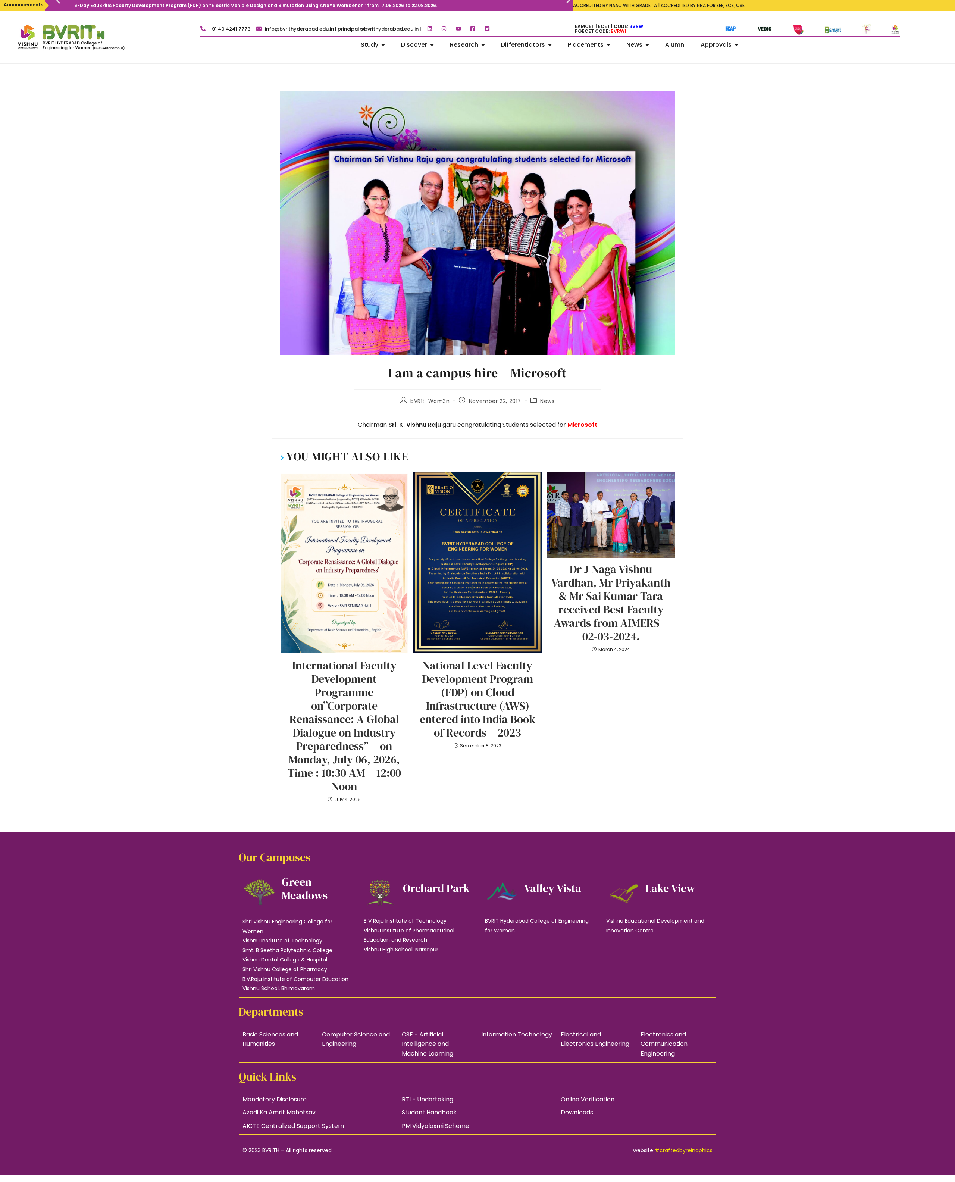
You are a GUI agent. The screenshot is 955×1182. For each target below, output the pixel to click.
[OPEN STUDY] (383, 44)
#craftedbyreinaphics (684, 1150)
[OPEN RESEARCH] (483, 44)
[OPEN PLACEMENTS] (608, 44)
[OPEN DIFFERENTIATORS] (550, 44)
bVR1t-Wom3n (430, 401)
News (547, 401)
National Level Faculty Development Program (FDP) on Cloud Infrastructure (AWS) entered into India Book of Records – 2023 (477, 699)
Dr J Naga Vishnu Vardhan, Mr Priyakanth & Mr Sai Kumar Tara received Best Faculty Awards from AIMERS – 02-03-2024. (610, 603)
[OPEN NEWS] (647, 44)
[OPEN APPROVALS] (736, 44)
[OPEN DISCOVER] (432, 44)
